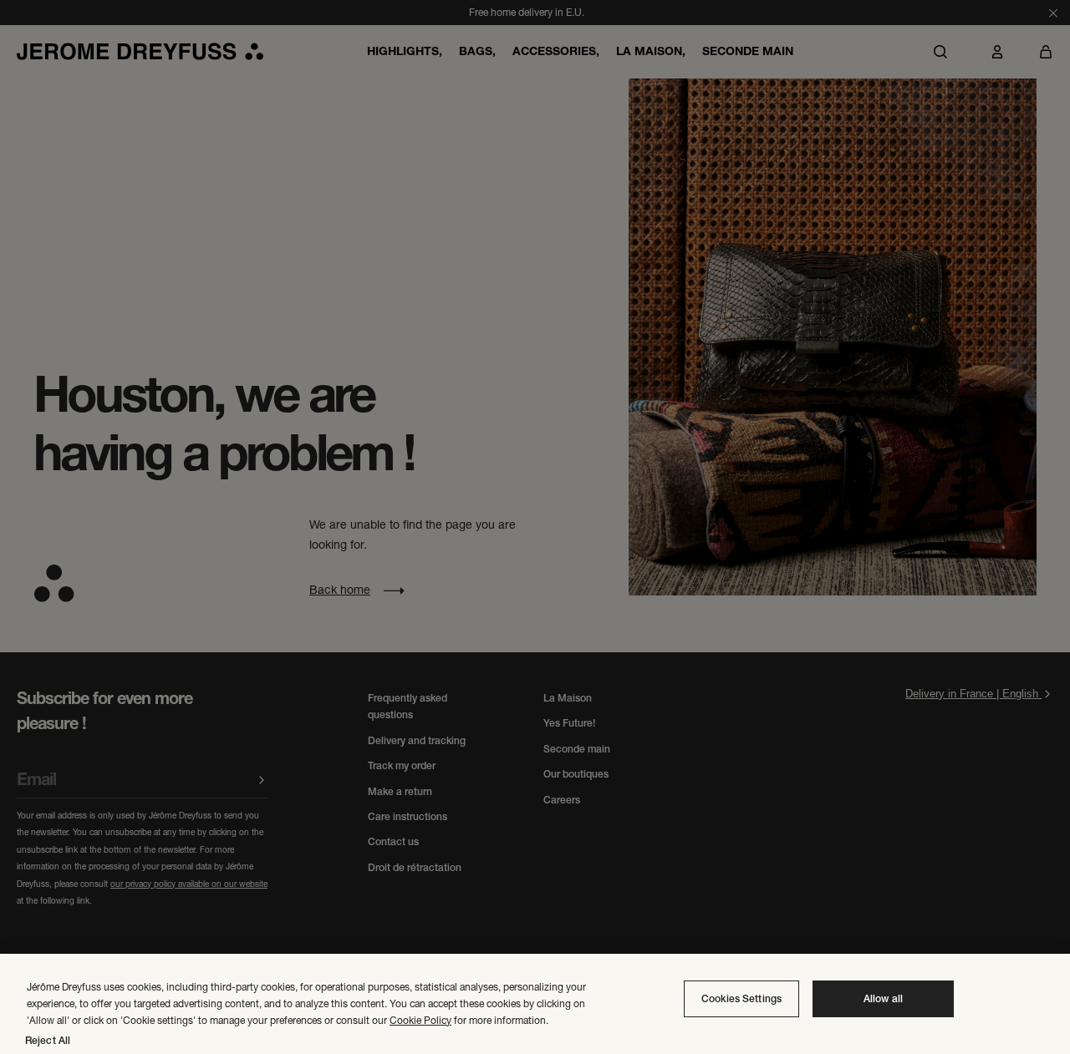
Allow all (883, 999)
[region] (535, 1004)
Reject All (47, 1040)
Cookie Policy (420, 1020)
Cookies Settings (741, 999)
